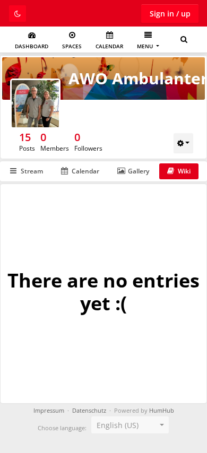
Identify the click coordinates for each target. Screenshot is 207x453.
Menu (145, 46)
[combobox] (130, 424)
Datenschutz (89, 410)
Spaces (72, 46)
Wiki (184, 171)
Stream (32, 171)
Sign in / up (170, 13)
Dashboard (31, 46)
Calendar (109, 46)
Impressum (48, 410)
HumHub (161, 410)
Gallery (138, 171)
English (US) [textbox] (118, 425)
